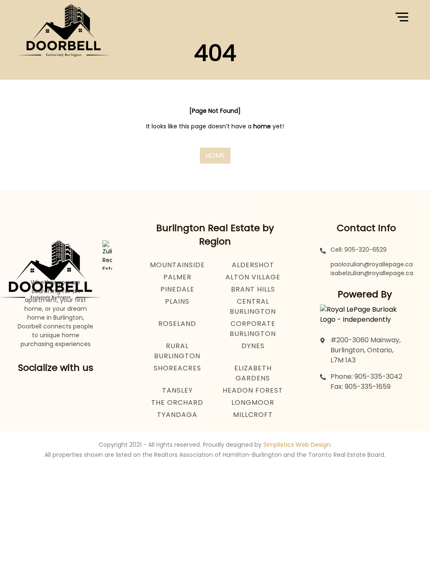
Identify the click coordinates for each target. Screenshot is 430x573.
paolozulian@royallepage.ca (371, 264)
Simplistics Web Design (296, 444)
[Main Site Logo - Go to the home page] (64, 16)
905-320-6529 (365, 249)
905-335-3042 (378, 376)
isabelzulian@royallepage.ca (371, 273)
